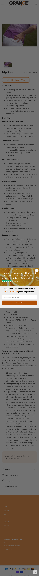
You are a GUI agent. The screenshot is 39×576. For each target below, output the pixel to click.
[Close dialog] (36, 270)
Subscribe (19, 303)
